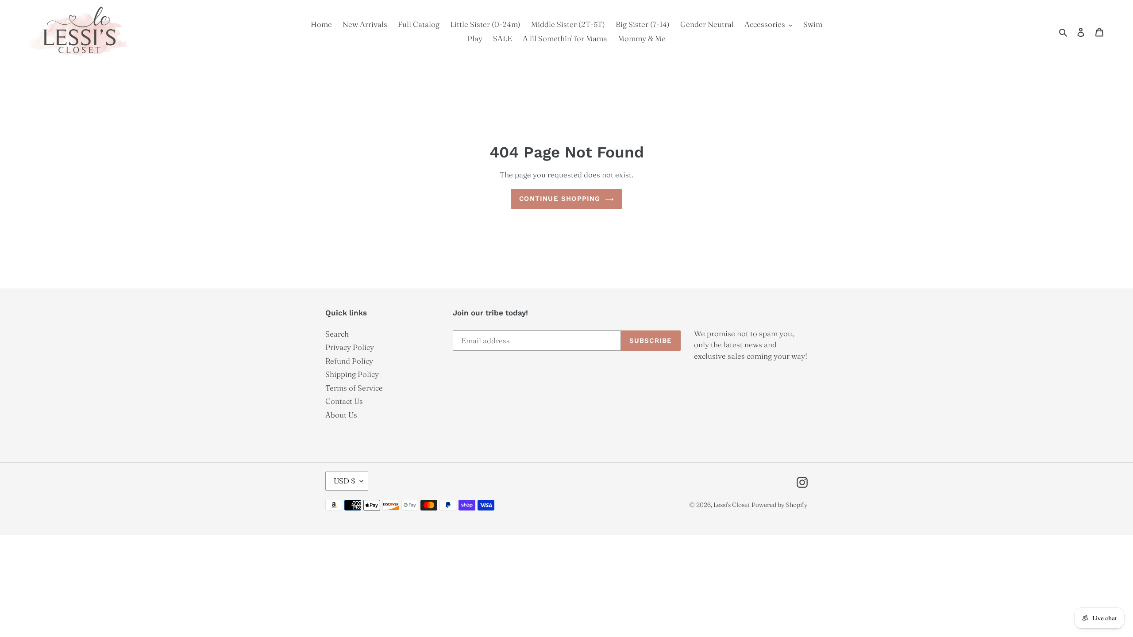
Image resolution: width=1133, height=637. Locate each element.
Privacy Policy (349, 347)
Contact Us (344, 401)
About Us (341, 414)
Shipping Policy (352, 374)
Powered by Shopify (779, 505)
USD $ (344, 480)
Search (337, 333)
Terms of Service (354, 387)
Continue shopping (559, 199)
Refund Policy (349, 360)
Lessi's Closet (731, 505)
